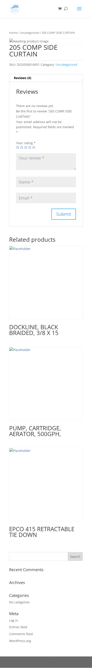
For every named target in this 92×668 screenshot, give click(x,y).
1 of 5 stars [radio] (17, 147)
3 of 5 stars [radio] (25, 147)
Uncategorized (29, 33)
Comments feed (21, 634)
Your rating (26, 143)
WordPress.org (20, 641)
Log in (13, 620)
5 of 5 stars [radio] (33, 147)
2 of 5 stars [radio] (21, 147)
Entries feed (18, 627)
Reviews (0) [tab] (22, 78)
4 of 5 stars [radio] (29, 147)
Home (13, 33)
